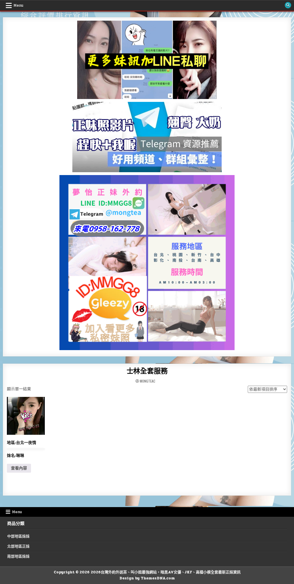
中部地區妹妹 (18, 536)
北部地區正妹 (18, 546)
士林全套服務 (147, 371)
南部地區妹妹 (18, 556)
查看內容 (19, 468)
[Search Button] (288, 5)
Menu (18, 5)
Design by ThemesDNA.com (147, 578)
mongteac (147, 381)
